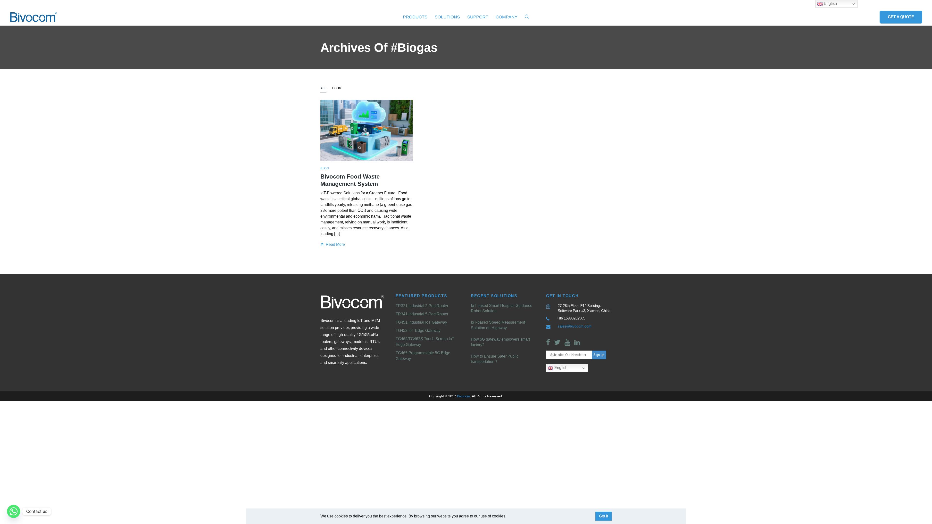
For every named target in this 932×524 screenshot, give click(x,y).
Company (506, 17)
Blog (336, 88)
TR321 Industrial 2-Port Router (422, 306)
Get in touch (562, 296)
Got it (603, 516)
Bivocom (463, 396)
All (323, 88)
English (560, 368)
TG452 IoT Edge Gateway (418, 330)
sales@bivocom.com (574, 326)
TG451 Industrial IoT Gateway (421, 322)
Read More (335, 244)
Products (415, 17)
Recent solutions (494, 296)
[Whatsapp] (13, 511)
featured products (421, 296)
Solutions (447, 17)
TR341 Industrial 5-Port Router (422, 314)
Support (477, 17)
